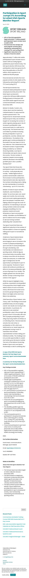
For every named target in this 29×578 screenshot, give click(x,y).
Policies (5, 560)
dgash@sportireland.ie (14, 448)
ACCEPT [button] (13, 574)
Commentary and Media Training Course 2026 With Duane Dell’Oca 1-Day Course (13, 519)
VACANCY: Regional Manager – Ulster (14, 536)
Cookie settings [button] (5, 574)
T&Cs (4, 563)
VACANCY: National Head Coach (13, 529)
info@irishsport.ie (8, 557)
